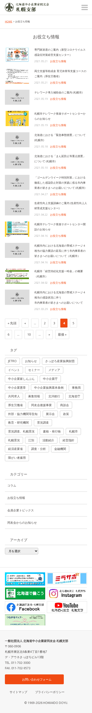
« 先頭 (12, 323)
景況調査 (43, 422)
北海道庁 (74, 396)
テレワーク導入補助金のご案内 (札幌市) (58, 92)
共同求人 (14, 396)
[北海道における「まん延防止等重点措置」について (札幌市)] (17, 161)
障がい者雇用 (17, 458)
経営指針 (68, 440)
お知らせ (31, 361)
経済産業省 (15, 449)
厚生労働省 (15, 405)
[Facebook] (25, 607)
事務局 (76, 388)
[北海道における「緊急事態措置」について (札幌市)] (17, 140)
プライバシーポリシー (50, 692)
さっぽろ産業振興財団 (60, 361)
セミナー (34, 370)
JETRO (12, 361)
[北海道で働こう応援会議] (25, 593)
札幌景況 (14, 440)
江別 (31, 440)
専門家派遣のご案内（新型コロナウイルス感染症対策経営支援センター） (60, 52)
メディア (54, 370)
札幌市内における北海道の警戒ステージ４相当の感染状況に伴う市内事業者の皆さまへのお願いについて (60, 297)
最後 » (62, 334)
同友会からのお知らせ (22, 522)
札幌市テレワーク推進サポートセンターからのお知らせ (60, 116)
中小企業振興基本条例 (49, 388)
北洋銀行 (54, 396)
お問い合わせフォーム (37, 679)
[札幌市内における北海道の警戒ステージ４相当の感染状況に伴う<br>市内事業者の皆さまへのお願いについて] (17, 297)
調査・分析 (38, 449)
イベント (14, 370)
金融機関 (60, 449)
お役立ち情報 (58, 61)
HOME (8, 21)
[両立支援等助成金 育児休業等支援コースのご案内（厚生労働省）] (17, 76)
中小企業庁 (50, 379)
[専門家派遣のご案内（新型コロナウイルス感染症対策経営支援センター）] (17, 54)
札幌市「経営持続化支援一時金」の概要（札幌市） (58, 273)
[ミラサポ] (67, 578)
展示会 (50, 414)
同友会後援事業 (41, 405)
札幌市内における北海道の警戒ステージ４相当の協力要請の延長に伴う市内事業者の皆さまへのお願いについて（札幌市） (60, 251)
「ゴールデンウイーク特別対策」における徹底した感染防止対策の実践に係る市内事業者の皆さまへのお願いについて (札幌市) (60, 183)
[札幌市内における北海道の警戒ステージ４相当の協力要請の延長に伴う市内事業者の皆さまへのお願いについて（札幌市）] (17, 250)
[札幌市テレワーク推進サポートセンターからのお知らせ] (17, 118)
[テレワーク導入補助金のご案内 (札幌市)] (17, 97)
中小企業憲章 (17, 388)
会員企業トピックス (20, 510)
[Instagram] (67, 593)
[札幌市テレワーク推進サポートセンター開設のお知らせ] (17, 229)
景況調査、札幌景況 (21, 431)
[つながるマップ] (25, 620)
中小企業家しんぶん (21, 379)
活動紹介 (48, 440)
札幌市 (73, 431)
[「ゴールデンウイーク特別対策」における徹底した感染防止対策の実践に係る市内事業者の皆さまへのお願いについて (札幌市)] (17, 182)
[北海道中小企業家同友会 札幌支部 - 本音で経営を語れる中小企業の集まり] (27, 8)
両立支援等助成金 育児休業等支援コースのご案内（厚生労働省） (60, 73)
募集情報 (34, 396)
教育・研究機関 (18, 422)
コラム (11, 485)
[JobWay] (25, 579)
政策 (66, 414)
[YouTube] (67, 607)
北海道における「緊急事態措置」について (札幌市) (60, 137)
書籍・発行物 (52, 431)
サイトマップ (18, 692)
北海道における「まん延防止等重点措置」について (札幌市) (60, 158)
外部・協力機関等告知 (23, 414)
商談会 (64, 405)
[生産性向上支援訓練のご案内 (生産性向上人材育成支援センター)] (17, 208)
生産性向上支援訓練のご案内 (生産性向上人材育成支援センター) (60, 205)
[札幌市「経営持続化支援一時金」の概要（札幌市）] (17, 276)
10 (29, 334)
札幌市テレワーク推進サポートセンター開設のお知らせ (60, 226)
